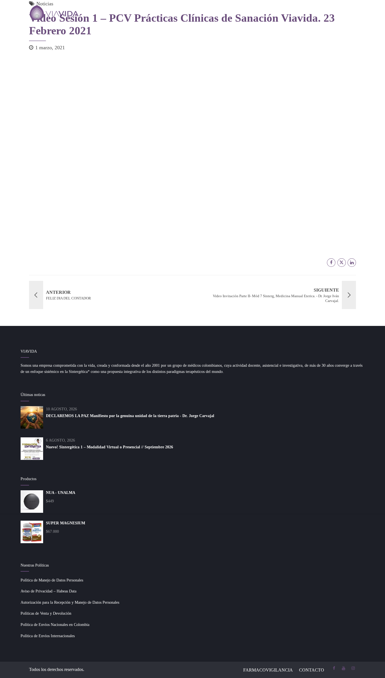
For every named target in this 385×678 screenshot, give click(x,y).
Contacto (311, 670)
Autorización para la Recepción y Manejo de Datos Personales (70, 602)
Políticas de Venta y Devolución (46, 613)
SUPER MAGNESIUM (65, 523)
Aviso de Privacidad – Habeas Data (48, 591)
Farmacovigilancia (268, 670)
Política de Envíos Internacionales (48, 636)
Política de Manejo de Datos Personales (52, 580)
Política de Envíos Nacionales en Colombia (55, 625)
